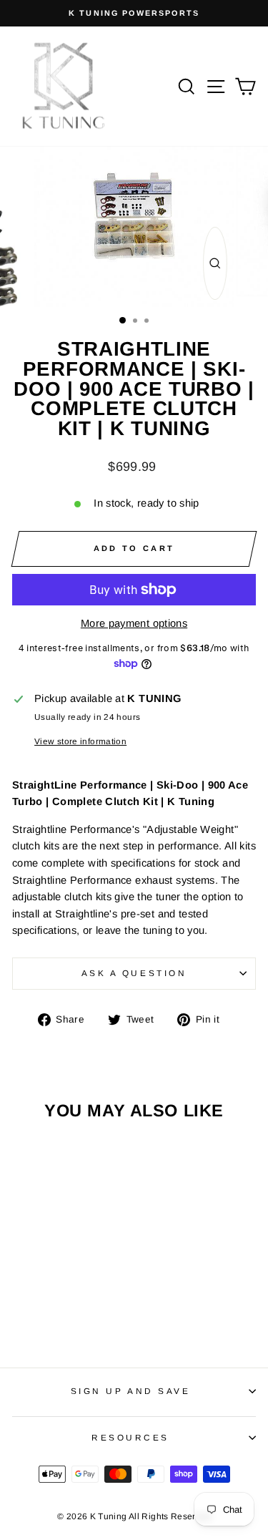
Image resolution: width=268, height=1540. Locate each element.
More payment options (134, 623)
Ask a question (134, 973)
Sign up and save (131, 1390)
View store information (80, 741)
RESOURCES (130, 1437)
